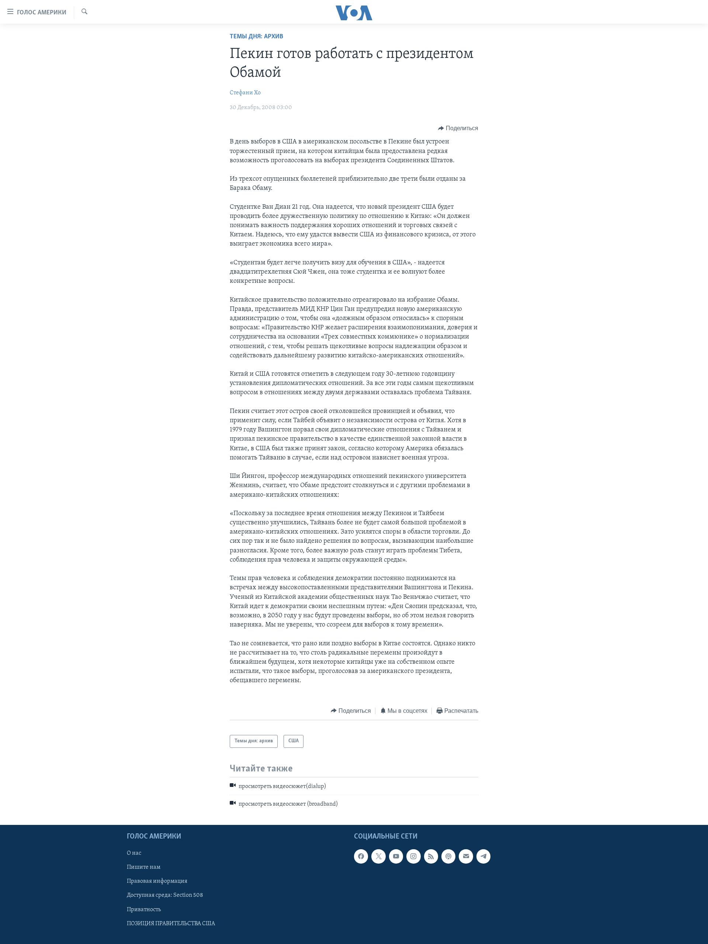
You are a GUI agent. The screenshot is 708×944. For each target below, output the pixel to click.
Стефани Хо (245, 93)
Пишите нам (143, 868)
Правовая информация (157, 882)
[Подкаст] (448, 857)
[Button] (458, 128)
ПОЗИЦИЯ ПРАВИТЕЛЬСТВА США (171, 924)
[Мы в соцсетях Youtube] (396, 857)
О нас (134, 854)
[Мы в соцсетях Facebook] (361, 857)
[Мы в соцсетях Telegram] (483, 857)
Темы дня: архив (256, 37)
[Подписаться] (466, 857)
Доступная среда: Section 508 (165, 896)
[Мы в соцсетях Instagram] (413, 857)
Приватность (144, 910)
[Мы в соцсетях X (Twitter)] (378, 857)
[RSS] (431, 857)
